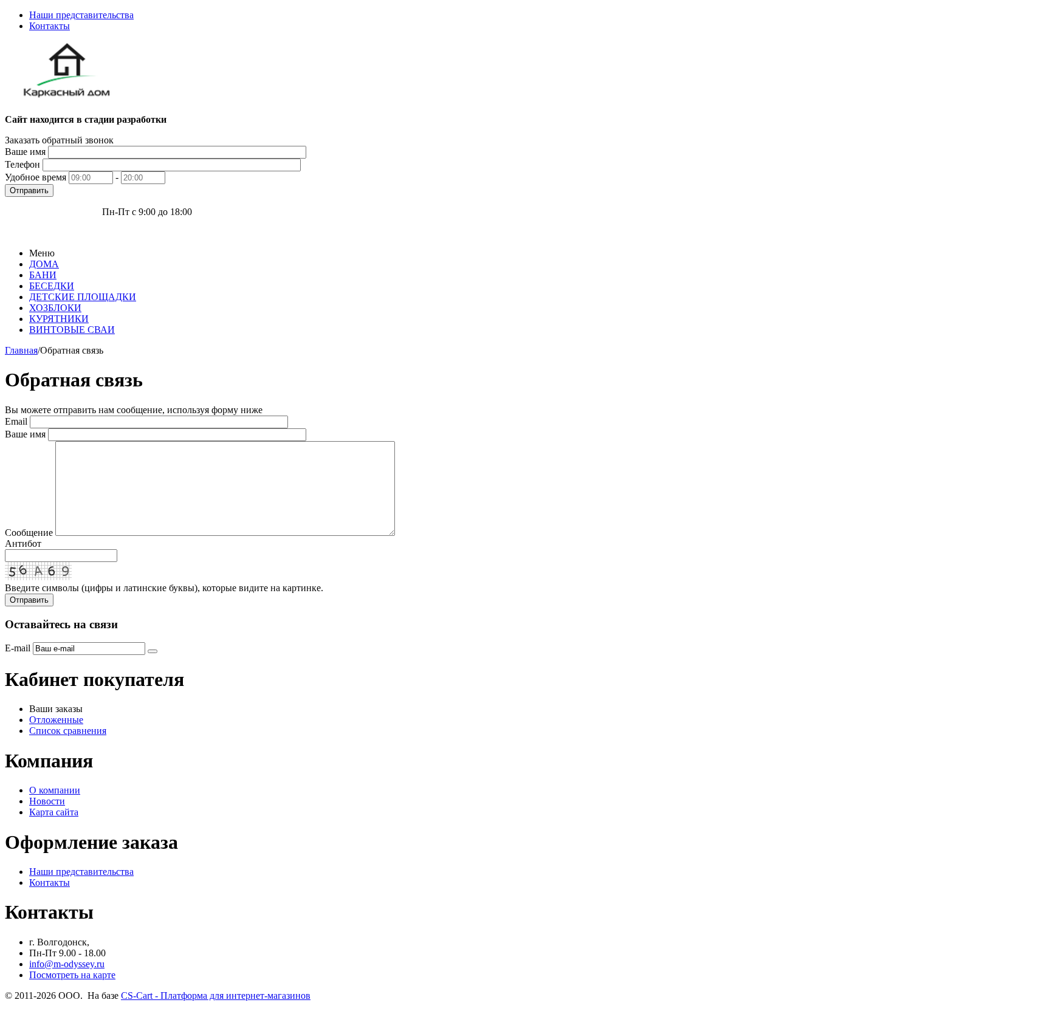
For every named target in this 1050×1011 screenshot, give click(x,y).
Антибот (23, 543)
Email (16, 421)
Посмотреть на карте (72, 975)
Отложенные (56, 720)
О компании (54, 790)
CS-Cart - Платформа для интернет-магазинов (216, 995)
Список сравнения (67, 730)
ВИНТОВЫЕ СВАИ (72, 329)
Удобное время (35, 177)
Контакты (49, 26)
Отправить (29, 190)
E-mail (17, 648)
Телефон (22, 164)
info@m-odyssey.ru (67, 964)
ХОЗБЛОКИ (55, 308)
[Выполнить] (152, 651)
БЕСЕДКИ (51, 286)
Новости (47, 801)
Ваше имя (25, 151)
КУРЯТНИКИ (59, 319)
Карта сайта (53, 812)
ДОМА (44, 264)
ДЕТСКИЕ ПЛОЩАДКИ (82, 297)
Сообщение (29, 532)
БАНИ (43, 275)
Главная (21, 350)
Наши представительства (81, 15)
